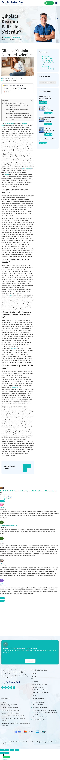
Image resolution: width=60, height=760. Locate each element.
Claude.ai (8, 92)
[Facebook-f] (11, 687)
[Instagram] (2, 687)
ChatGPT (8, 88)
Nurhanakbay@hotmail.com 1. (9, 525)
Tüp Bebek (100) (47, 59)
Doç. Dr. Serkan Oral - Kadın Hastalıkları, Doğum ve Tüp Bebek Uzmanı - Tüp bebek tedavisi (28, 491)
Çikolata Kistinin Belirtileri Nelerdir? (14, 103)
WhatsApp (6, 757)
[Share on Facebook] (25, 466)
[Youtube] (8, 687)
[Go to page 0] (2, 601)
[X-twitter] (14, 687)
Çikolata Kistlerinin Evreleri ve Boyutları (19, 106)
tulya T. (2, 564)
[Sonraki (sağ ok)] (7, 753)
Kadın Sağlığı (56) (47, 61)
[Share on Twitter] (28, 466)
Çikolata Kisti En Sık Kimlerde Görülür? (19, 110)
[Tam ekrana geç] (7, 750)
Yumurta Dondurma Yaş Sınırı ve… (49, 130)
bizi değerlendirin (5, 499)
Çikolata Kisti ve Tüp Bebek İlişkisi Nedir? (20, 118)
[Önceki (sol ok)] (2, 753)
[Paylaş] (12, 750)
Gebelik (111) (46, 57)
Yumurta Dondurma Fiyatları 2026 (48, 109)
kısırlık (7, 174)
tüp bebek (15, 387)
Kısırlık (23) (45, 67)
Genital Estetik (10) (48, 69)
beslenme (14, 348)
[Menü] (56, 3)
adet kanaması (27, 169)
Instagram (6, 759)
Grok (15, 88)
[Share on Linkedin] (25, 470)
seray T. (2, 542)
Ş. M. (1, 584)
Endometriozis (9, 123)
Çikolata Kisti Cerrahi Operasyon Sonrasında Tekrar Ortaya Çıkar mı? (21, 114)
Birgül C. (2, 507)
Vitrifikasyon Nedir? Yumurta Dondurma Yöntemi (45, 98)
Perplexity (23, 88)
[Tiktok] (5, 687)
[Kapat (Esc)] (17, 750)
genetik (11, 295)
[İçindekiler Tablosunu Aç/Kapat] (30, 101)
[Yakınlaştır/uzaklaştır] (2, 750)
